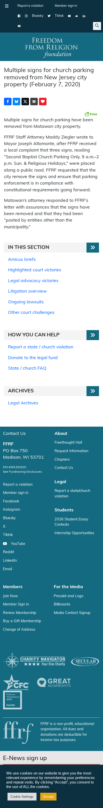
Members (12, 587)
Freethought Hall (68, 443)
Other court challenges (31, 313)
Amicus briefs (22, 260)
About (60, 434)
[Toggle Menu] (7, 6)
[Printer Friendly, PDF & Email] (90, 114)
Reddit (8, 552)
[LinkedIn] (84, 16)
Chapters (62, 460)
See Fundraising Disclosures (22, 471)
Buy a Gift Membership (22, 621)
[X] (49, 16)
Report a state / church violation (40, 347)
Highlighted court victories (34, 270)
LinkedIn (10, 561)
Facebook (11, 501)
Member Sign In (16, 604)
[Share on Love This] (42, 101)
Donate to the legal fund (33, 358)
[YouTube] (69, 16)
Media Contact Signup (72, 613)
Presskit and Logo (68, 596)
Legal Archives (23, 403)
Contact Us (14, 434)
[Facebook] (19, 16)
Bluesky (38, 16)
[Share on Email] (34, 101)
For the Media (68, 587)
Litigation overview (27, 291)
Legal (60, 482)
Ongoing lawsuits (26, 302)
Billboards (62, 604)
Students (64, 510)
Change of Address (19, 630)
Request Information (71, 451)
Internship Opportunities (74, 533)
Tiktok (59, 16)
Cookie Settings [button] (22, 796)
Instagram (11, 510)
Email (7, 569)
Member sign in (66, 6)
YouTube (18, 544)
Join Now (10, 596)
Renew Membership (19, 613)
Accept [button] (48, 796)
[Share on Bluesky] (16, 101)
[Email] (19, 26)
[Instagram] (26, 16)
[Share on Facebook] (8, 101)
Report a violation (30, 6)
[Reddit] (76, 16)
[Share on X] (25, 101)
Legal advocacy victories (33, 281)
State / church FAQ (27, 368)
